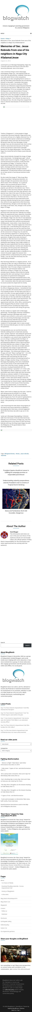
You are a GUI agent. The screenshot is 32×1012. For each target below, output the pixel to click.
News (7, 38)
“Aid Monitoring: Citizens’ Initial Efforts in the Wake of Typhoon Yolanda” (15, 865)
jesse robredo (25, 453)
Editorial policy (5, 925)
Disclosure (4, 918)
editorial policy (17, 692)
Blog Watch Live (5, 902)
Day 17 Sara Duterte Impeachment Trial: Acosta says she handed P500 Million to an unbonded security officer (15, 720)
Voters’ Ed (4, 928)
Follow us (4, 911)
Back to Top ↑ (16, 1010)
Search (3, 642)
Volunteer (4, 914)
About (2, 880)
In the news (5, 894)
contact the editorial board (21, 969)
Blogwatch (4, 905)
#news (18, 453)
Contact (3, 908)
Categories (4, 748)
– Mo (2, 763)
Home (2, 38)
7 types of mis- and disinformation (12, 795)
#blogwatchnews (9, 453)
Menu (2, 33)
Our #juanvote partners (8, 931)
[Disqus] (16, 572)
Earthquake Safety (6, 921)
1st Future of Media (7, 883)
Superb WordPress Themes (16, 1008)
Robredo (3, 455)
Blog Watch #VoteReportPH (9, 898)
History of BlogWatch (8, 891)
